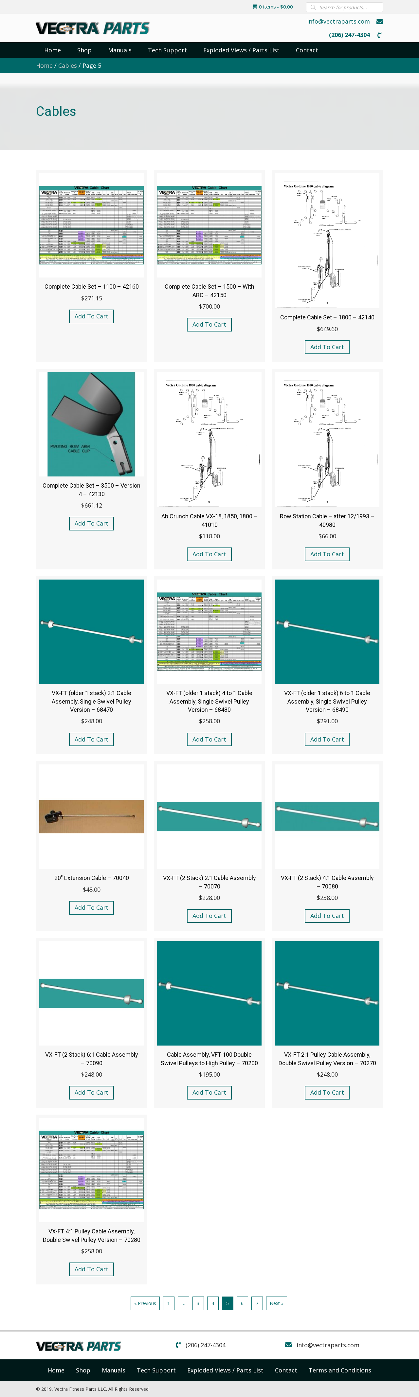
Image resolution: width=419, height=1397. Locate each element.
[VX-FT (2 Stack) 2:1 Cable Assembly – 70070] (209, 846)
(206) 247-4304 (349, 35)
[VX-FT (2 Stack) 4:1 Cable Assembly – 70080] (327, 846)
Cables (67, 65)
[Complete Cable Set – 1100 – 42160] (91, 266)
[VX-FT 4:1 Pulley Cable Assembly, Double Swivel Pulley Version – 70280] (91, 1199)
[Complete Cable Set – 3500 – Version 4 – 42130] (91, 469)
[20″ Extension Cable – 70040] (91, 846)
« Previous (145, 1303)
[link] (56, 1370)
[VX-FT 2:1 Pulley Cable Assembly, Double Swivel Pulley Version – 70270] (327, 1023)
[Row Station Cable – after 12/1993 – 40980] (327, 469)
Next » (276, 1303)
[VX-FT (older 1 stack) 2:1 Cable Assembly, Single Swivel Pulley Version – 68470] (91, 665)
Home (44, 65)
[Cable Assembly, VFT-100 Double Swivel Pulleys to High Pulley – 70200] (209, 1023)
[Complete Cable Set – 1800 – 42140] (327, 266)
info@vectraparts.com (338, 21)
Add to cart (91, 316)
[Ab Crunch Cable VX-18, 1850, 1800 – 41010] (209, 469)
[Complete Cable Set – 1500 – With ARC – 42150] (209, 266)
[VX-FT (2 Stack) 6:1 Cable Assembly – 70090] (91, 1023)
